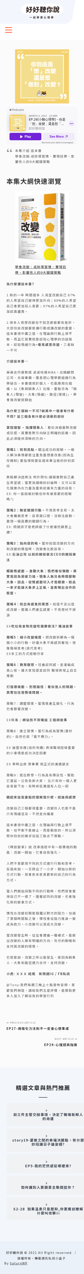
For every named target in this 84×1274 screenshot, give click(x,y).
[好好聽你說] (42, 11)
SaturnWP (19, 1263)
